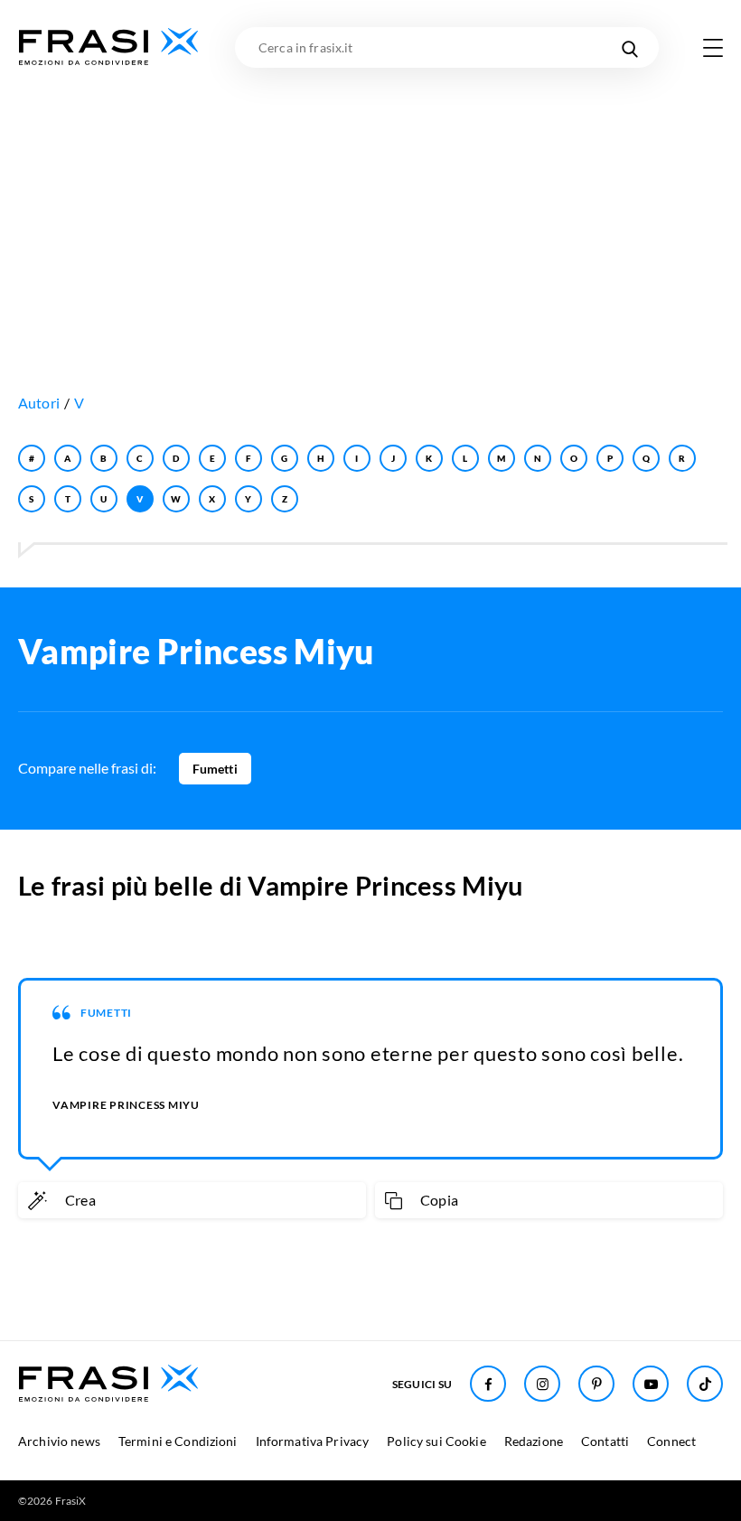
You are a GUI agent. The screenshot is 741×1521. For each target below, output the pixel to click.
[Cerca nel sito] (629, 47)
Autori (39, 402)
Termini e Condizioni (178, 1441)
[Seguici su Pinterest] (596, 1384)
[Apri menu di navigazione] (713, 47)
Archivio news (59, 1441)
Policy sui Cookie (436, 1441)
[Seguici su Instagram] (542, 1384)
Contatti (605, 1441)
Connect (671, 1441)
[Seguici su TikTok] (705, 1384)
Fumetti (215, 768)
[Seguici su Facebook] (488, 1384)
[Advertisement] (370, 203)
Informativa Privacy (313, 1441)
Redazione (533, 1441)
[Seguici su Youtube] (651, 1384)
